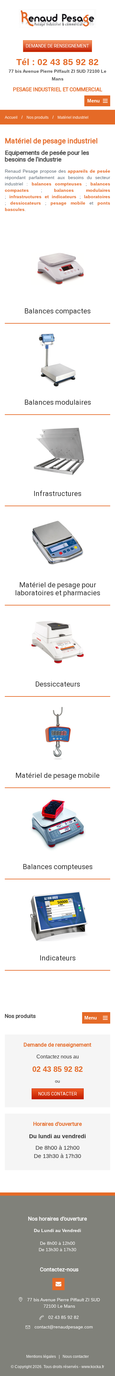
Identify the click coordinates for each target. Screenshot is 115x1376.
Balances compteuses (58, 867)
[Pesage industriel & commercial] (57, 18)
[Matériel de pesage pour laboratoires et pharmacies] (57, 542)
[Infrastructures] (57, 451)
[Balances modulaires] (57, 360)
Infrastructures (57, 494)
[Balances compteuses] (58, 824)
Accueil (11, 117)
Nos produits (38, 117)
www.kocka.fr (92, 1367)
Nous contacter (57, 1093)
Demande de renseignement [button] (57, 46)
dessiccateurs (25, 203)
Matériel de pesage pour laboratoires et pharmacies (57, 589)
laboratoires (97, 196)
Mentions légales (41, 1356)
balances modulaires (82, 190)
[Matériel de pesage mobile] (57, 733)
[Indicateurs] (57, 915)
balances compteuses (57, 183)
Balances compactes (57, 311)
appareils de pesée (89, 171)
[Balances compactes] (57, 268)
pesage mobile (67, 203)
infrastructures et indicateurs (43, 196)
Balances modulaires (57, 402)
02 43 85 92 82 (68, 62)
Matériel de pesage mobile (57, 775)
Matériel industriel (72, 117)
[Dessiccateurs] (57, 641)
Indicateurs (58, 958)
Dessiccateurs (57, 684)
